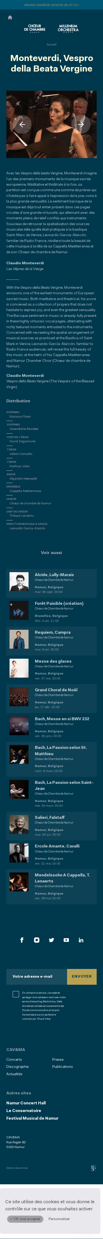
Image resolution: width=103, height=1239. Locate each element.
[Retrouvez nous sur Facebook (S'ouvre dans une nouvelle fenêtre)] (22, 940)
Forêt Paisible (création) (59, 604)
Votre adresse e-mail (32, 977)
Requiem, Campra (53, 633)
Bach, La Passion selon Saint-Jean (64, 786)
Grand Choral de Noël (56, 690)
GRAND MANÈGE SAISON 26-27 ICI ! (51, 5)
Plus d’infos (43, 1019)
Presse (57, 1060)
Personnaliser (59, 1219)
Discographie (17, 1067)
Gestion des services (17, 1168)
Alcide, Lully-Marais (54, 575)
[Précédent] (22, 124)
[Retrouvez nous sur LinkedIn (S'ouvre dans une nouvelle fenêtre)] (81, 940)
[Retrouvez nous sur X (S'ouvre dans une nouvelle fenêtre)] (51, 940)
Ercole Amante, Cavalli (57, 846)
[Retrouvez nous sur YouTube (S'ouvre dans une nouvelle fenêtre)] (66, 940)
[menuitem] (28, 1059)
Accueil (51, 44)
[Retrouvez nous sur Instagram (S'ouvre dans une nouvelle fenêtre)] (36, 940)
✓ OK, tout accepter (25, 1219)
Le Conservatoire (23, 1111)
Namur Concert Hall (26, 1103)
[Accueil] (10, 17)
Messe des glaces (53, 661)
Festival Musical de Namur (32, 1118)
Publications (62, 1067)
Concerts (14, 1060)
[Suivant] (80, 124)
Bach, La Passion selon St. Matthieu (61, 751)
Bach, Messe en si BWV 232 (62, 719)
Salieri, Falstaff (49, 818)
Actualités (14, 1074)
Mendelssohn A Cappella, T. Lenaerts (62, 878)
